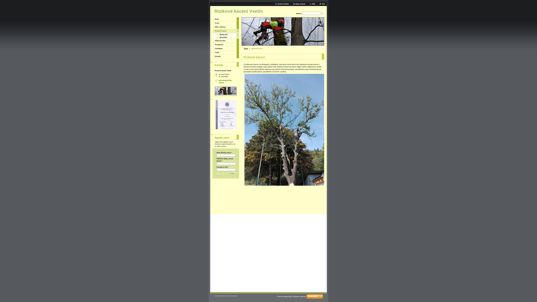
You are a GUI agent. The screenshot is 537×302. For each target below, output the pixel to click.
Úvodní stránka (283, 4)
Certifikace (219, 48)
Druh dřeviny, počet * (224, 153)
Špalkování (224, 34)
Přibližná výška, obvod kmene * (224, 160)
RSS (313, 4)
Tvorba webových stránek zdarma (291, 296)
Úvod (246, 48)
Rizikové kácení (220, 31)
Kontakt (218, 56)
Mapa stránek (300, 4)
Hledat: (299, 13)
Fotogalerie (219, 44)
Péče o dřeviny (220, 27)
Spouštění (223, 37)
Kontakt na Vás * (222, 167)
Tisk (323, 4)
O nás (217, 23)
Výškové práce (220, 41)
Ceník (217, 52)
